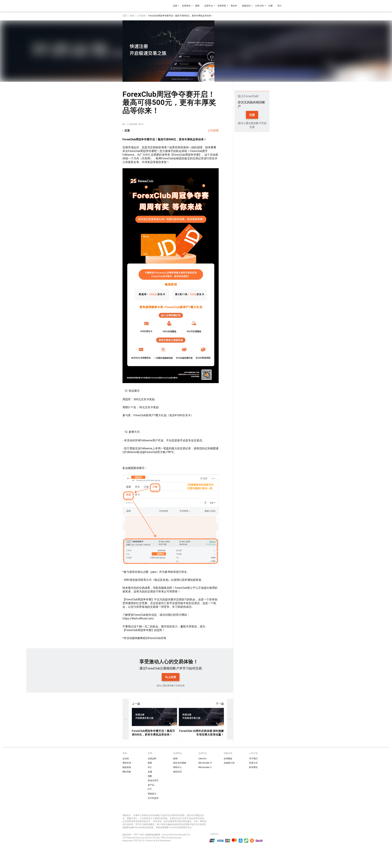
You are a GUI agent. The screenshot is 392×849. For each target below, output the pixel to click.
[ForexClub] (118, 5)
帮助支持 (127, 763)
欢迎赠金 (228, 758)
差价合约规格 (179, 763)
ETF (150, 789)
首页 (125, 15)
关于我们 (253, 758)
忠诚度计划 (229, 763)
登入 (279, 5)
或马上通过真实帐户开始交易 (171, 685)
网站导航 (127, 771)
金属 (150, 771)
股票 (197, 5)
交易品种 (152, 758)
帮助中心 (177, 767)
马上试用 (170, 677)
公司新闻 (141, 15)
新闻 (132, 15)
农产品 (151, 785)
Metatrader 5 (204, 767)
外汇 (150, 767)
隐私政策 (127, 767)
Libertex (202, 758)
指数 (150, 776)
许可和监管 (153, 798)
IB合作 (234, 5)
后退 (127, 130)
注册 (270, 5)
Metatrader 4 (204, 763)
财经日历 (177, 771)
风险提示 (152, 793)
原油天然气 (153, 780)
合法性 (126, 758)
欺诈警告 (253, 767)
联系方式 (253, 763)
